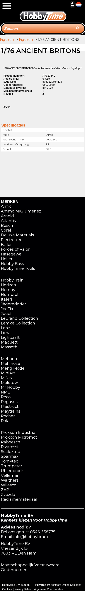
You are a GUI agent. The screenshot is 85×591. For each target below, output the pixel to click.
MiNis (6, 377)
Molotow (9, 382)
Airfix (6, 206)
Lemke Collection (18, 323)
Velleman (10, 475)
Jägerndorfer (13, 304)
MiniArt (8, 373)
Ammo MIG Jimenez (21, 211)
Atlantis (8, 220)
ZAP (5, 489)
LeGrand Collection (19, 318)
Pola (5, 420)
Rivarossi (9, 446)
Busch (7, 225)
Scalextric (10, 451)
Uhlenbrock (12, 470)
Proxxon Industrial (19, 432)
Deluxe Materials (17, 235)
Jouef (6, 313)
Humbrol (9, 294)
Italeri (6, 299)
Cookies (7, 589)
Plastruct (10, 406)
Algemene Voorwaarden (48, 589)
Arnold (7, 216)
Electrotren (12, 239)
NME (5, 392)
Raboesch (10, 442)
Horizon (8, 285)
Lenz (5, 328)
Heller (6, 259)
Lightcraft (10, 337)
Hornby (8, 289)
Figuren (7, 40)
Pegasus (9, 401)
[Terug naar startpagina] (43, 11)
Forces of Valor (15, 249)
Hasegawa (11, 254)
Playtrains (10, 411)
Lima (6, 332)
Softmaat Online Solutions (66, 584)
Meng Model (13, 368)
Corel (6, 230)
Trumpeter (11, 466)
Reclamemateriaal (19, 499)
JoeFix (7, 308)
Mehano (9, 358)
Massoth (9, 347)
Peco (6, 397)
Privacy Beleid (23, 589)
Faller (6, 244)
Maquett (9, 342)
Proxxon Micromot (19, 437)
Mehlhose (10, 363)
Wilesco (8, 485)
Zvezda (8, 494)
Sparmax (10, 456)
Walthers (10, 480)
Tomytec (9, 461)
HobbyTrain (12, 280)
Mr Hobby (10, 387)
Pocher (8, 416)
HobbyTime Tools (18, 268)
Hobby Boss (12, 263)
